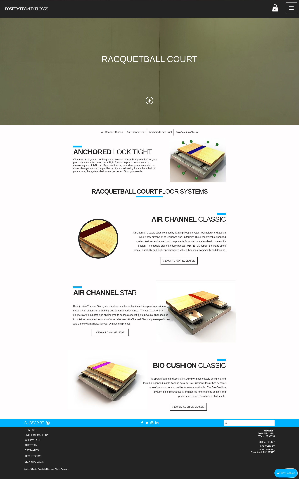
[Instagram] (152, 423)
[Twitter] (147, 423)
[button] (275, 8)
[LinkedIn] (157, 423)
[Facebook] (142, 423)
